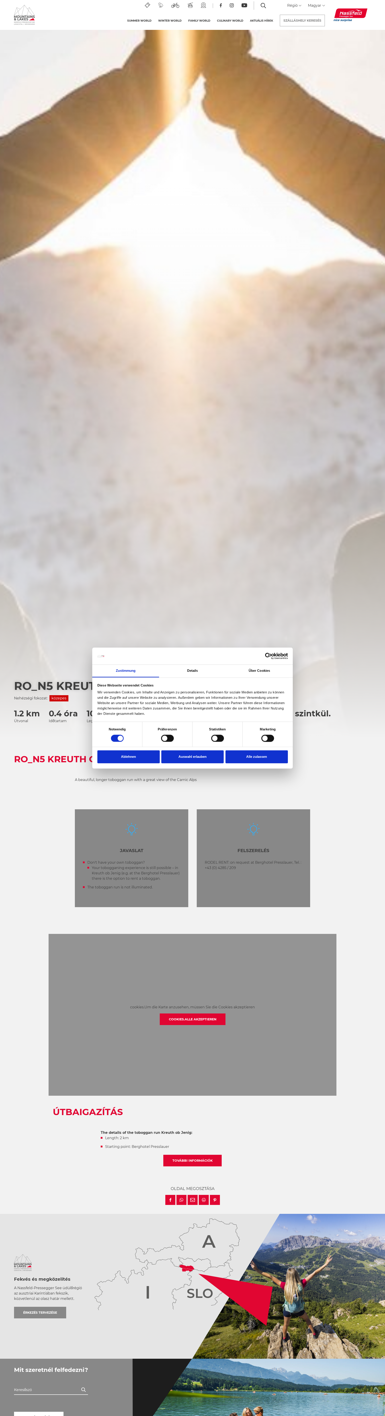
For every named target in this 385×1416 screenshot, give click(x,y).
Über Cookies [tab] (259, 671)
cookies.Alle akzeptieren (192, 1019)
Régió (293, 5)
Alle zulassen (256, 757)
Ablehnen (128, 757)
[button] (170, 1200)
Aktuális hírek (261, 20)
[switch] (167, 738)
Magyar (315, 5)
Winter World (170, 20)
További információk (192, 1161)
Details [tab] (192, 671)
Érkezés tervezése (40, 1313)
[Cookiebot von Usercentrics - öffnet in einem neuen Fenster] (268, 656)
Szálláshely (302, 20)
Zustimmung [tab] (126, 671)
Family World (199, 20)
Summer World (139, 20)
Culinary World (230, 20)
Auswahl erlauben (192, 757)
